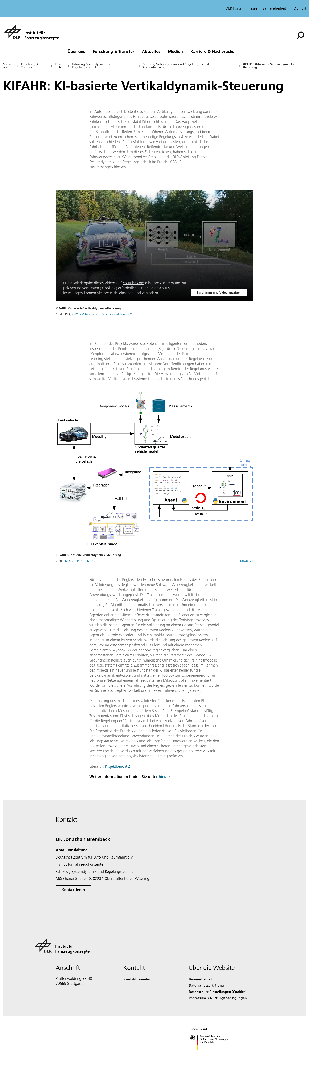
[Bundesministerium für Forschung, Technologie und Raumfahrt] (213, 1054)
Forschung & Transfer (113, 51)
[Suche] (301, 35)
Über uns (76, 51)
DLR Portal (234, 8)
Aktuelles (151, 51)
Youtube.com (133, 283)
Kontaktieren (73, 889)
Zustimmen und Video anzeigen (219, 292)
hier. (163, 776)
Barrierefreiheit (274, 8)
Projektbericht (116, 766)
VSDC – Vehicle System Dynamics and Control (100, 314)
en (303, 8)
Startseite (7, 66)
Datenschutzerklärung (206, 985)
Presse (252, 8)
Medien (175, 51)
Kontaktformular (137, 979)
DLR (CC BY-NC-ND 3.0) (80, 561)
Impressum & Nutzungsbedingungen (218, 998)
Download (246, 561)
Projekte (58, 66)
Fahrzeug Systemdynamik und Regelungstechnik (93, 66)
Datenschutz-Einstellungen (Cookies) (217, 991)
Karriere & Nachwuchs (212, 51)
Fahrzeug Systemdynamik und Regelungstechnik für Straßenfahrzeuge (178, 66)
